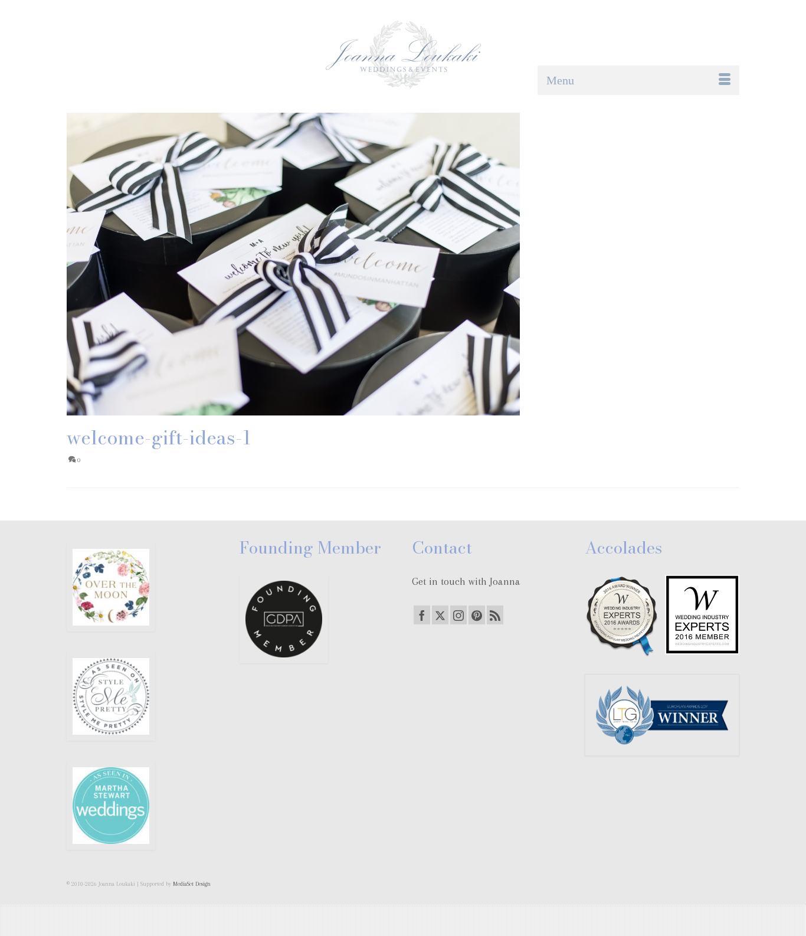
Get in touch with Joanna (466, 581)
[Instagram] (458, 615)
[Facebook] (422, 615)
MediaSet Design (192, 884)
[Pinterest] (476, 615)
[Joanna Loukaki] (403, 55)
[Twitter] (440, 615)
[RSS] (495, 615)
